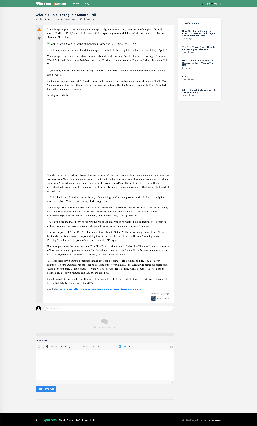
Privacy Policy (89, 420)
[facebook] (83, 19)
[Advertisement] (108, 136)
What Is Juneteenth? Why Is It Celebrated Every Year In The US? (198, 62)
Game (185, 76)
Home (76, 3)
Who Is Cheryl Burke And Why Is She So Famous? (199, 91)
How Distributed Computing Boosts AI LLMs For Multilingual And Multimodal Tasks (199, 33)
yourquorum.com (213, 420)
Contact (71, 420)
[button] (39, 346)
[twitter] (79, 19)
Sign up (217, 3)
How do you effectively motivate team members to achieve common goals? (102, 289)
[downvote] (39, 38)
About (62, 420)
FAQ (78, 420)
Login (207, 3)
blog (87, 3)
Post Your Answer (46, 389)
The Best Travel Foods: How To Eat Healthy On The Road (199, 48)
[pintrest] (87, 19)
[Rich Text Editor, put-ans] (105, 365)
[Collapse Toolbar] (171, 347)
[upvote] (39, 29)
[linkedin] (92, 19)
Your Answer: (41, 340)
